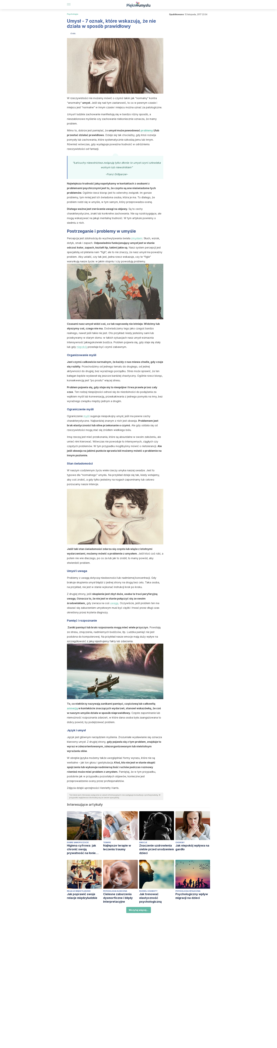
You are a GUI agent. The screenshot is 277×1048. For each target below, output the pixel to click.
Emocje (143, 842)
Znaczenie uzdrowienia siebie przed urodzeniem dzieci (156, 849)
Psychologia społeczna (187, 891)
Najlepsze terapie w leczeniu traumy (117, 847)
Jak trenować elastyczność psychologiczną (150, 897)
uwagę (114, 603)
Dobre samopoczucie (78, 842)
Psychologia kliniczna (115, 891)
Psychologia (72, 14)
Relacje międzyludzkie (79, 891)
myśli (86, 416)
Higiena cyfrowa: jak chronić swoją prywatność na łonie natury (81, 849)
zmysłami (136, 238)
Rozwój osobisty (148, 891)
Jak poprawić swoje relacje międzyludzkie (82, 896)
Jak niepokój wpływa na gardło (192, 847)
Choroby (180, 842)
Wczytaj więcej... (138, 910)
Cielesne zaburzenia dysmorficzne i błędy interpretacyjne (118, 897)
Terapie (107, 842)
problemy (147, 130)
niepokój (82, 346)
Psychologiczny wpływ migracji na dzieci (191, 896)
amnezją (72, 708)
